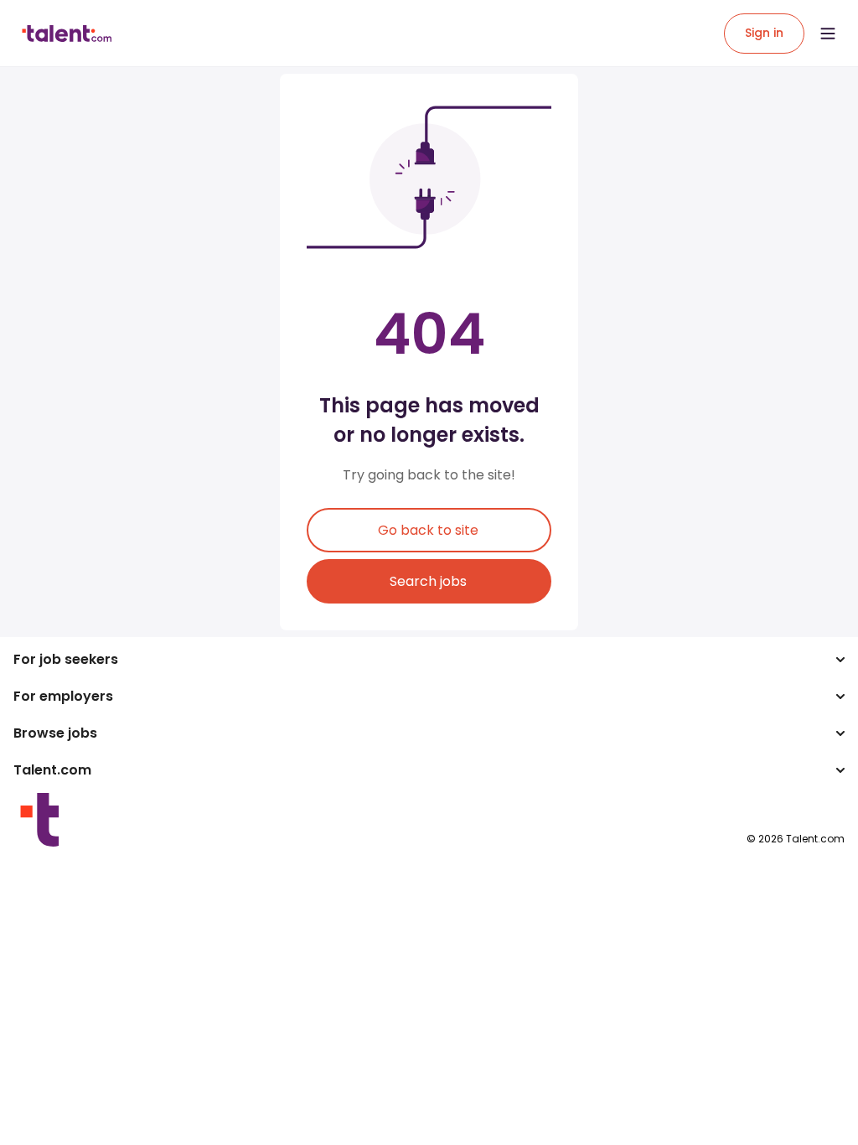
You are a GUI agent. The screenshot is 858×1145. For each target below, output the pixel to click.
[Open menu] (828, 33)
